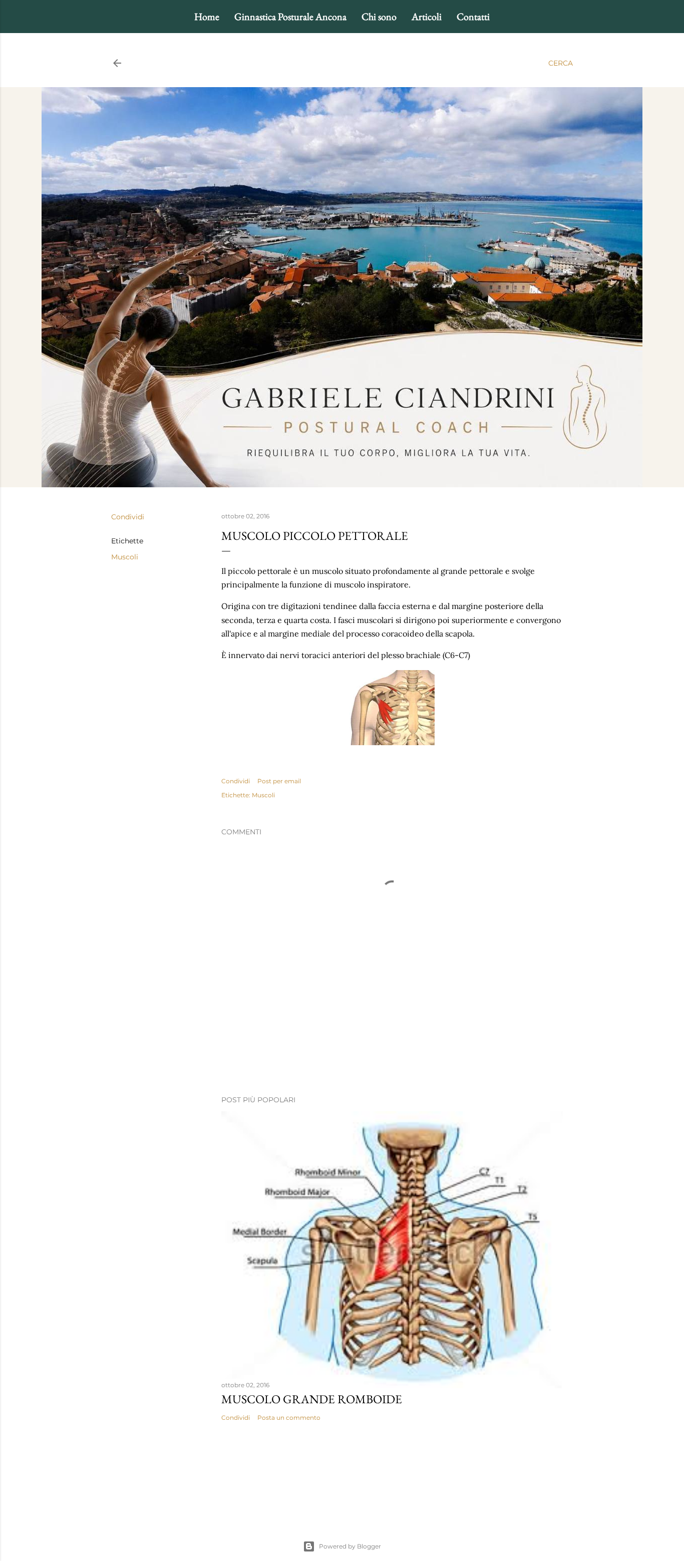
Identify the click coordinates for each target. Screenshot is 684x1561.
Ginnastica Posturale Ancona (290, 16)
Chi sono (379, 16)
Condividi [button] (127, 516)
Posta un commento (288, 1417)
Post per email (279, 781)
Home (206, 16)
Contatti (473, 16)
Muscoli (124, 556)
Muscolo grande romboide (311, 1399)
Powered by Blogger (350, 1546)
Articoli (427, 16)
